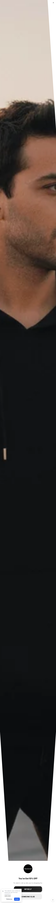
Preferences (9, 899)
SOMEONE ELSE (28, 897)
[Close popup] (53, 3)
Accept (17, 899)
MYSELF (28, 889)
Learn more (8, 895)
